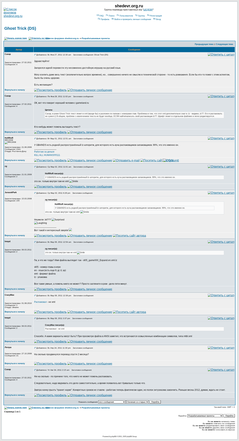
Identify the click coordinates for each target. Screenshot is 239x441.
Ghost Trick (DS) (20, 28)
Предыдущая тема (204, 44)
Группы (141, 16)
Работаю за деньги (44, 151)
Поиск (111, 16)
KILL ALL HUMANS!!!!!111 (47, 155)
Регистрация (156, 16)
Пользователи (126, 16)
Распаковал (40, 302)
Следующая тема (224, 44)
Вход (158, 19)
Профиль (105, 19)
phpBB (113, 436)
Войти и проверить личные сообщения (132, 19)
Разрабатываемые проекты (96, 38)
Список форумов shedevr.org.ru (62, 38)
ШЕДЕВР (148, 9)
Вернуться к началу (15, 90)
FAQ (102, 16)
